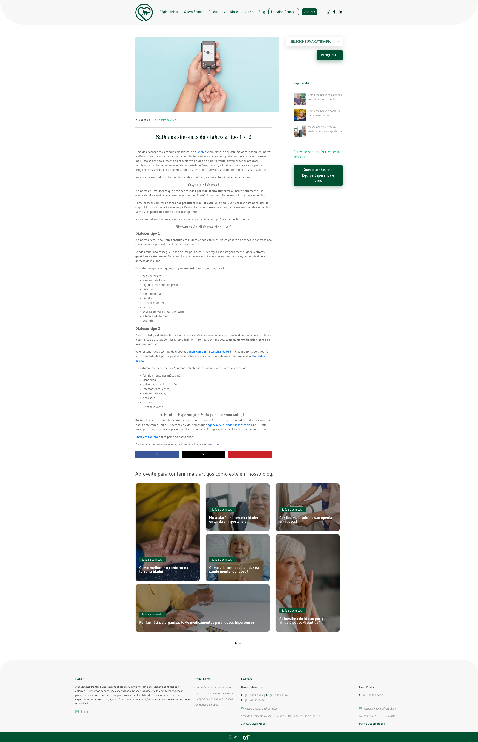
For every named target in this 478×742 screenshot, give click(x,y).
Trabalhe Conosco (283, 12)
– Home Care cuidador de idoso (212, 687)
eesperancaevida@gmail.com (262, 708)
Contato (309, 12)
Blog (262, 12)
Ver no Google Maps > (254, 723)
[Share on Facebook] (157, 454)
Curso (249, 12)
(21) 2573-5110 (279, 695)
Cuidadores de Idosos (224, 12)
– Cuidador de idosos (205, 704)
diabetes (200, 152)
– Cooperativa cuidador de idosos (213, 699)
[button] (235, 643)
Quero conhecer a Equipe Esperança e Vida (318, 175)
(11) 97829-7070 (373, 695)
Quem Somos (193, 12)
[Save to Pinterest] (250, 454)
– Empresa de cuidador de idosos (213, 693)
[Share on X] (203, 454)
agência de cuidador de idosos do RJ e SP (234, 425)
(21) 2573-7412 (254, 695)
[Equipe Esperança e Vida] (144, 12)
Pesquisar (330, 55)
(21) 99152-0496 (255, 700)
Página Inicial (169, 12)
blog (217, 444)
